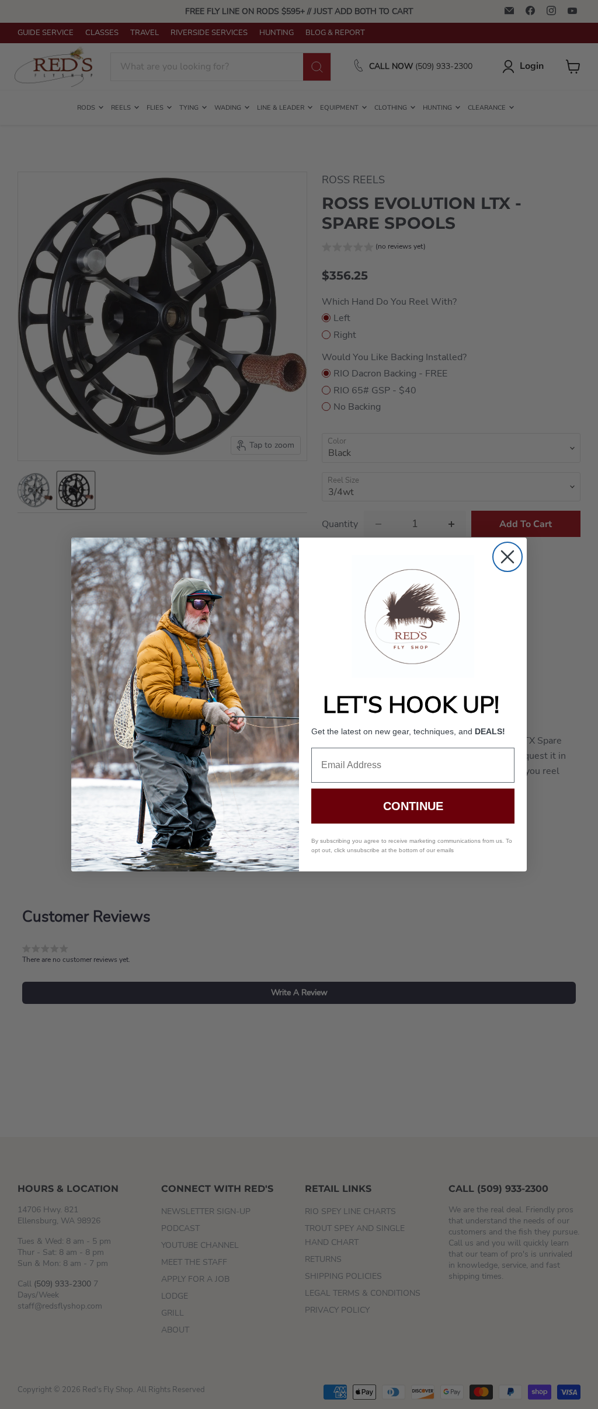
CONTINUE (413, 806)
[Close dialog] (507, 556)
